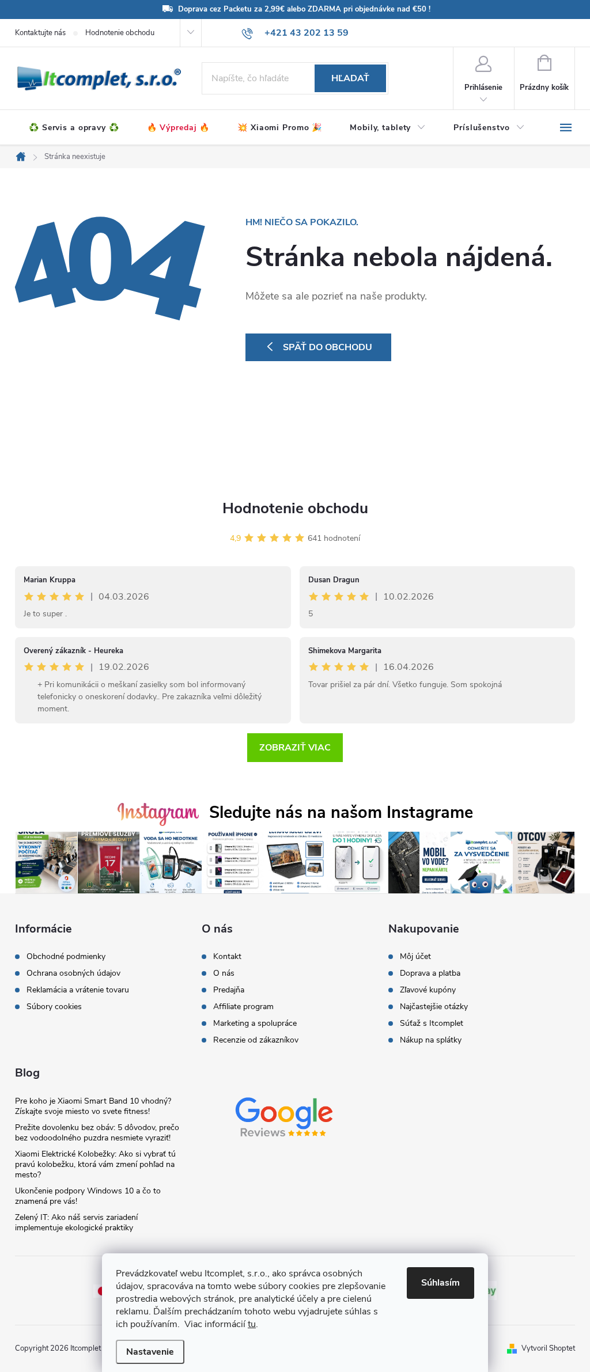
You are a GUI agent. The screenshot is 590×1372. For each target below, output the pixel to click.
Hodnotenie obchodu (119, 33)
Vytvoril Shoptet (548, 1348)
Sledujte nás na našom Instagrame (341, 812)
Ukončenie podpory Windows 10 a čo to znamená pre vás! (88, 1196)
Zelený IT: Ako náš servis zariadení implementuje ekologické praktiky (76, 1222)
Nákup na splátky (431, 1040)
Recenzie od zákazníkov (255, 1040)
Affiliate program (243, 1006)
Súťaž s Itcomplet (431, 1023)
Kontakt (227, 956)
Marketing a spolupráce (255, 1023)
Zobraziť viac (295, 747)
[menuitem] (74, 128)
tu (252, 1324)
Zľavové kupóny (428, 990)
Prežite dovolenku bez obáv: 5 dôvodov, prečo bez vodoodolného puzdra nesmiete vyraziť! (97, 1132)
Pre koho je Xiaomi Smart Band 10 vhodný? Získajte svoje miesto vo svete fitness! (93, 1106)
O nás (224, 973)
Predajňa (228, 990)
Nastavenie (150, 1352)
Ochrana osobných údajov (73, 973)
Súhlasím (440, 1282)
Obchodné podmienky (66, 956)
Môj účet (415, 956)
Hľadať (350, 78)
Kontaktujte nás (40, 33)
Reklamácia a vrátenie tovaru (78, 990)
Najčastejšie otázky (434, 1006)
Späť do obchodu (327, 347)
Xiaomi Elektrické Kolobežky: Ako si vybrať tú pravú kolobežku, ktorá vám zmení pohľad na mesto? (95, 1164)
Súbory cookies (54, 1006)
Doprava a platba (430, 973)
